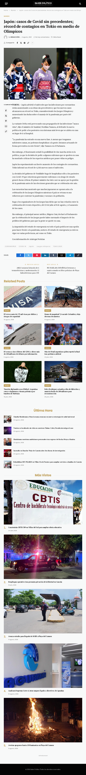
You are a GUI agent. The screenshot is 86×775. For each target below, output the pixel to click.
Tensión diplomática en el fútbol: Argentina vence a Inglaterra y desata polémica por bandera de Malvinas (21, 391)
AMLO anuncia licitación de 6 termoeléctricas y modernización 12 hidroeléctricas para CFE (25, 270)
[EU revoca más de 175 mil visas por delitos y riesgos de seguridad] (23, 297)
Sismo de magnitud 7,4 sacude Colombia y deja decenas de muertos (62, 315)
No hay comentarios (42, 37)
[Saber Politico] (43, 3)
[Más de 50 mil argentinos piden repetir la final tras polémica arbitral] (63, 334)
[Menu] (6, 3)
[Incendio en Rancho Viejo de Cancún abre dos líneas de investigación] (7, 453)
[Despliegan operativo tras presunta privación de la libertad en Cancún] (43, 557)
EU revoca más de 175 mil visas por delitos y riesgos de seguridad (21, 315)
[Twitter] (6, 116)
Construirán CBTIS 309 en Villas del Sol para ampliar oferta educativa (34, 527)
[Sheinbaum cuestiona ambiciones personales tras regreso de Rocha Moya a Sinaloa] (7, 442)
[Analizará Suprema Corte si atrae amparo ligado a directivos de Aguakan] (43, 665)
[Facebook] (6, 110)
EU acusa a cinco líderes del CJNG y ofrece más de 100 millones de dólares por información (22, 353)
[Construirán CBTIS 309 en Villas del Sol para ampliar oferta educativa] (43, 502)
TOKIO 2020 (57, 246)
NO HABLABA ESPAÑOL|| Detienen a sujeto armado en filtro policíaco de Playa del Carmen (63, 270)
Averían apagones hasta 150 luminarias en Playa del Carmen (31, 745)
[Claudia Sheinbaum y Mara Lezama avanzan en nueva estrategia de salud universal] (7, 419)
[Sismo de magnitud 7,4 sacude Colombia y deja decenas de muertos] (63, 297)
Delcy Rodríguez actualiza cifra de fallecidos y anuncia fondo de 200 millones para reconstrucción (62, 391)
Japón (31, 246)
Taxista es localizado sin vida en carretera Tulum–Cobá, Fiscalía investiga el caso (43, 428)
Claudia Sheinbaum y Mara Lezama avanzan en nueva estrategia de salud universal (43, 417)
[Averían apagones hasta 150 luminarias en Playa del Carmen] (43, 720)
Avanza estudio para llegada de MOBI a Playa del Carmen (30, 636)
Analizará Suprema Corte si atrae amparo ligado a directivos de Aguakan (36, 691)
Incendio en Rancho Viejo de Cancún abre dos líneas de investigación (39, 451)
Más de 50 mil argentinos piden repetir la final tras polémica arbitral (62, 353)
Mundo (7, 16)
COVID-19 (22, 246)
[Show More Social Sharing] (32, 42)
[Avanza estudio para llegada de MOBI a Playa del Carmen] (43, 611)
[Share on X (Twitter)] (21, 42)
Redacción (15, 37)
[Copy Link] (28, 42)
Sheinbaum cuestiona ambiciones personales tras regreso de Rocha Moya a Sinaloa (44, 439)
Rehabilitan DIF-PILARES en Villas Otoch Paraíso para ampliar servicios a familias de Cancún (47, 462)
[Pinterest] (6, 121)
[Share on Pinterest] (24, 42)
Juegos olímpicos (43, 246)
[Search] (80, 3)
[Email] (6, 126)
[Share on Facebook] (17, 42)
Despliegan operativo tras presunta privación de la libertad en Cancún (35, 582)
